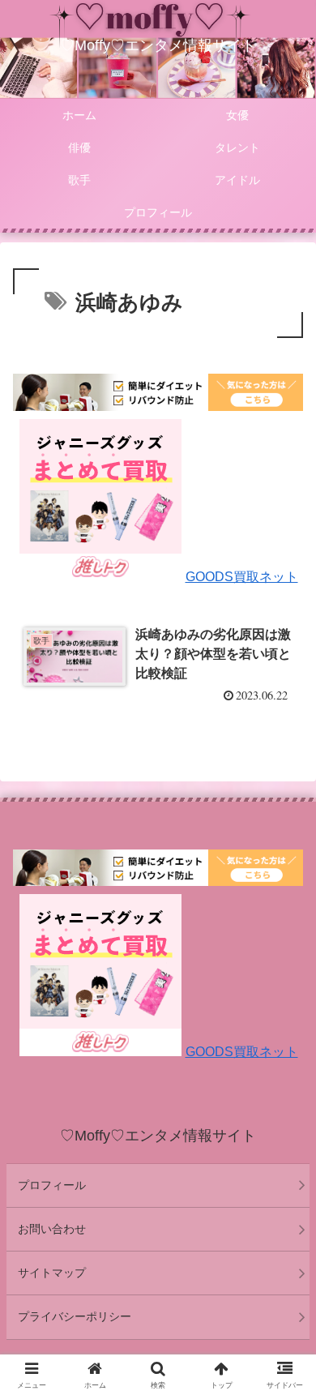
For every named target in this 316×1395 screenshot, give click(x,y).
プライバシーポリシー (74, 1316)
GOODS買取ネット (242, 577)
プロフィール (52, 1185)
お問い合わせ (52, 1228)
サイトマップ (52, 1272)
